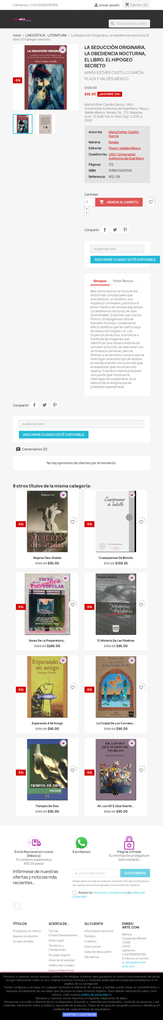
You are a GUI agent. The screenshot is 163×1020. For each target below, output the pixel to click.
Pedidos (90, 936)
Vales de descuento (98, 952)
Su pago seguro (59, 955)
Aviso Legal (56, 940)
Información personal (98, 931)
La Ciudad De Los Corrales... (115, 723)
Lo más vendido (23, 941)
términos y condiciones (109, 892)
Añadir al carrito (119, 202)
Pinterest (125, 230)
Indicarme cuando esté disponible (125, 259)
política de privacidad (94, 994)
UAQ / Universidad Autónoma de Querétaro (126, 156)
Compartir (105, 230)
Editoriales (73, 15)
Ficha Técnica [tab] (123, 281)
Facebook (17, 907)
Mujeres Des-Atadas (47, 558)
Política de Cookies (61, 965)
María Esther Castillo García (124, 134)
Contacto (101, 15)
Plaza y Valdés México (125, 148)
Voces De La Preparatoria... (47, 640)
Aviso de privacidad (62, 960)
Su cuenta (93, 924)
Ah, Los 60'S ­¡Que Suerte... (115, 806)
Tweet (115, 230)
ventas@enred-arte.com (134, 964)
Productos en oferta (27, 931)
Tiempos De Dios (47, 806)
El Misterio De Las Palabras (115, 640)
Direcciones (92, 946)
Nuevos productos (25, 936)
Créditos (90, 941)
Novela (114, 142)
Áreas (49, 15)
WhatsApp (127, 15)
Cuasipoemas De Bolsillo (116, 558)
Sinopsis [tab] (100, 281)
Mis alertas (91, 957)
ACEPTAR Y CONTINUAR (79, 1014)
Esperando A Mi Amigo (47, 723)
